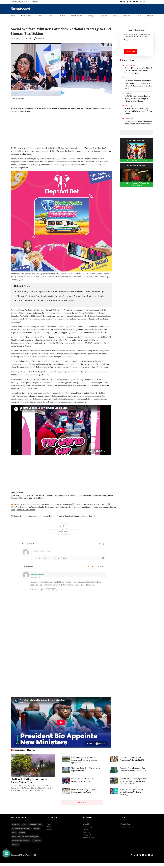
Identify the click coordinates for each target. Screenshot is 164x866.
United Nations (39, 498)
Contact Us (87, 835)
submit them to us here (93, 507)
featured (22, 833)
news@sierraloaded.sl (73, 507)
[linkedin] (137, 2)
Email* (126, 40)
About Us (86, 824)
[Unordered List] (49, 558)
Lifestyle (91, 16)
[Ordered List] (46, 558)
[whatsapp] (144, 2)
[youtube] (141, 2)
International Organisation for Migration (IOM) (52, 495)
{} (61, 558)
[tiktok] (127, 2)
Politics (62, 16)
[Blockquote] (52, 558)
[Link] (58, 558)
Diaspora (126, 16)
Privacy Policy (125, 824)
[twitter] (131, 2)
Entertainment (76, 16)
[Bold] (33, 558)
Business (104, 16)
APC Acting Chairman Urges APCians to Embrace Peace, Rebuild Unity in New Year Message (60, 291)
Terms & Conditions (127, 827)
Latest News (128, 60)
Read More (82, 802)
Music (40, 16)
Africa (138, 16)
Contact (34, 2)
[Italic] (36, 558)
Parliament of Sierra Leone (20, 841)
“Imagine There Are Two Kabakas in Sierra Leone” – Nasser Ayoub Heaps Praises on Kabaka (61, 296)
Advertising (87, 827)
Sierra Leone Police (35, 825)
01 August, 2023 (17, 38)
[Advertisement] (112, 8)
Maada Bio (15, 825)
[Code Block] (55, 558)
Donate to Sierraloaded (26, 510)
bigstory (36, 829)
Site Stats (86, 832)
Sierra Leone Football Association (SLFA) (25, 837)
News (13, 16)
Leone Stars (37, 841)
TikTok (85, 504)
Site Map (86, 829)
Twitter (59, 504)
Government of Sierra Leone (22, 495)
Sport (115, 16)
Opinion (150, 16)
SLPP (14, 833)
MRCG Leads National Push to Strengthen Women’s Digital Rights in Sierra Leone (137, 98)
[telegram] (134, 2)
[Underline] (39, 558)
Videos (50, 16)
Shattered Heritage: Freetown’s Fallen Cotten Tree (29, 781)
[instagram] (124, 2)
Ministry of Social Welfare (81, 495)
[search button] (40, 1)
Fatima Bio (15, 845)
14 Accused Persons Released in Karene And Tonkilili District (45, 300)
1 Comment (40, 38)
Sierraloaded (24, 504)
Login (103, 544)
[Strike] (43, 558)
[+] (64, 558)
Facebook (36, 504)
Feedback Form (88, 838)
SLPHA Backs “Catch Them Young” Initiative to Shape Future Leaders (138, 111)
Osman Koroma (18, 99)
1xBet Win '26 (26, 16)
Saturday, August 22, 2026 (20, 2)
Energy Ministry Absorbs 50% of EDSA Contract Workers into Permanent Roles (138, 70)
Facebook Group (48, 504)
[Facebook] (121, 2)
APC (24, 825)
